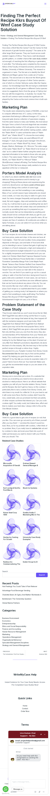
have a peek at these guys (34, 185)
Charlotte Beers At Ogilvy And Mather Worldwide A (21, 595)
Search (5, 571)
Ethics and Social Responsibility (14, 626)
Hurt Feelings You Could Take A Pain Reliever (19, 586)
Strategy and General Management (15, 645)
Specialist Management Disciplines (15, 643)
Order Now (25, 711)
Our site (17, 359)
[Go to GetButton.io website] (5, 793)
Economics (6, 621)
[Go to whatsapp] (5, 789)
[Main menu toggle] (45, 3)
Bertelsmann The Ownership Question (16, 599)
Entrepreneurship (9, 624)
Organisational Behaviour (12, 640)
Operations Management (11, 637)
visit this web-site (25, 177)
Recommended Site (9, 354)
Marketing (6, 634)
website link (36, 428)
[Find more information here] (28, 762)
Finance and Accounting (11, 629)
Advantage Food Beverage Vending (16, 590)
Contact (25, 709)
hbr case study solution (38, 59)
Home (3, 36)
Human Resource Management (14, 632)
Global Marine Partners (11, 603)
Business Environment (10, 618)
